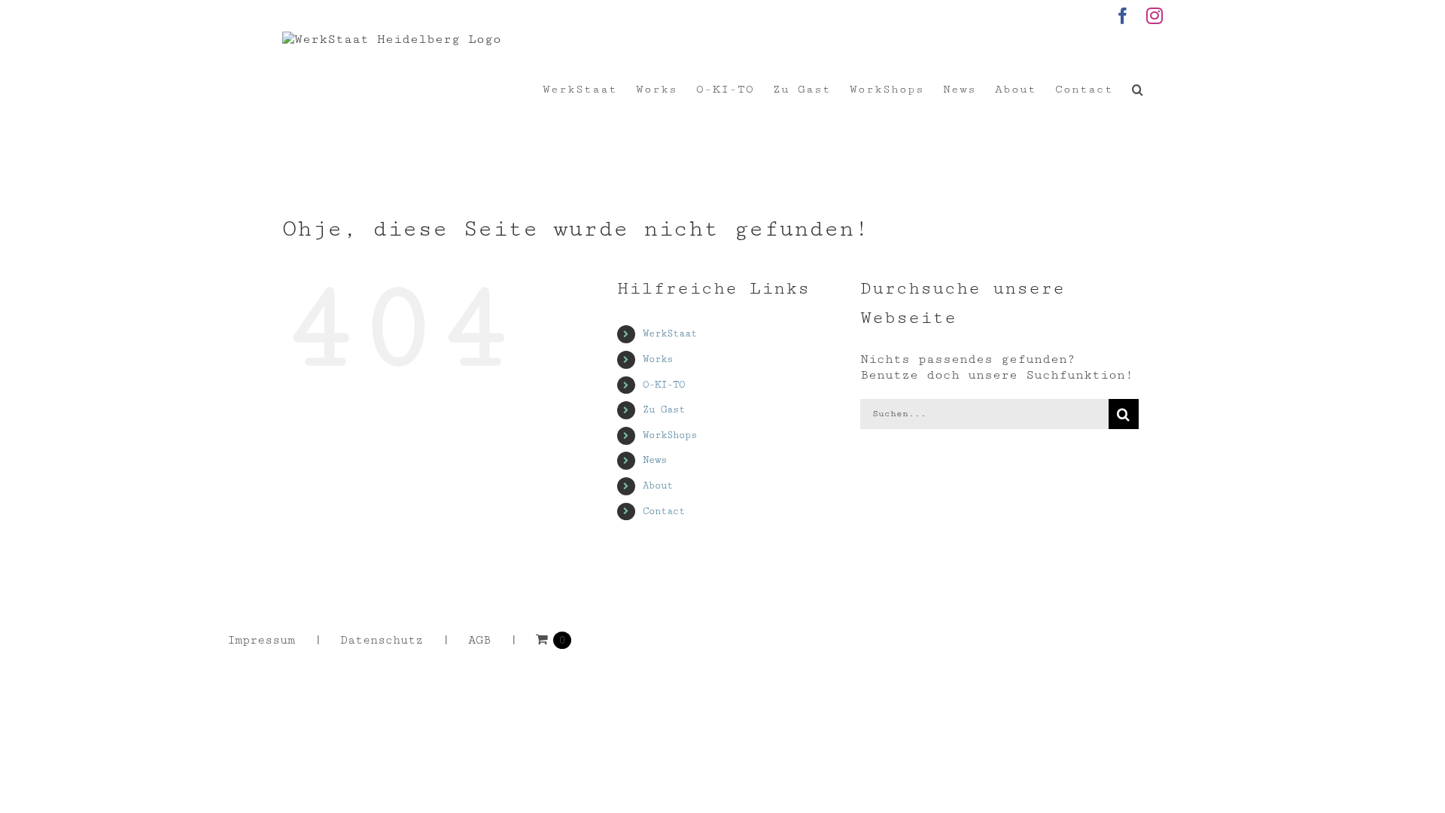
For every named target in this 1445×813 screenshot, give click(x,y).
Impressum (261, 640)
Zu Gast (664, 409)
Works (658, 359)
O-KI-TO (664, 385)
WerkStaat (670, 333)
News (655, 460)
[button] (1138, 90)
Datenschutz (381, 640)
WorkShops (670, 435)
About (658, 486)
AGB (479, 640)
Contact (664, 511)
